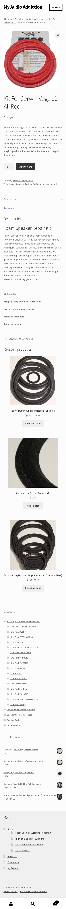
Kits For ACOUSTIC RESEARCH (24, 626)
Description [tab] (10, 199)
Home (9, 19)
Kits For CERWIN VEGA (23, 180)
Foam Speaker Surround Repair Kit (30, 19)
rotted (53, 184)
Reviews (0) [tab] (9, 208)
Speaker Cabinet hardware (19, 714)
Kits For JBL (16, 673)
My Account (13, 868)
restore (46, 184)
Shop (10, 829)
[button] (57, 35)
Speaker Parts (13, 720)
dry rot (12, 184)
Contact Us (13, 862)
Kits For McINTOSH (19, 683)
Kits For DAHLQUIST (19, 657)
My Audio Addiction (23, 7)
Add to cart (25, 166)
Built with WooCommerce (33, 891)
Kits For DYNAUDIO (19, 663)
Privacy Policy (11, 891)
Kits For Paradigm (18, 688)
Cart (51, 901)
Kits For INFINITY (18, 668)
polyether (27, 184)
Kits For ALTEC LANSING (21, 637)
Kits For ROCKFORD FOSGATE (24, 699)
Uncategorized (14, 725)
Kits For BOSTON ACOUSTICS (24, 647)
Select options (33, 423)
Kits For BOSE (16, 642)
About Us (12, 856)
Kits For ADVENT (18, 631)
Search (33, 904)
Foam (19, 184)
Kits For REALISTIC (19, 694)
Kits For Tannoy (17, 704)
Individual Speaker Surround (29, 838)
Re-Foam (37, 184)
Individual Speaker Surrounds (21, 709)
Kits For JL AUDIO (18, 678)
